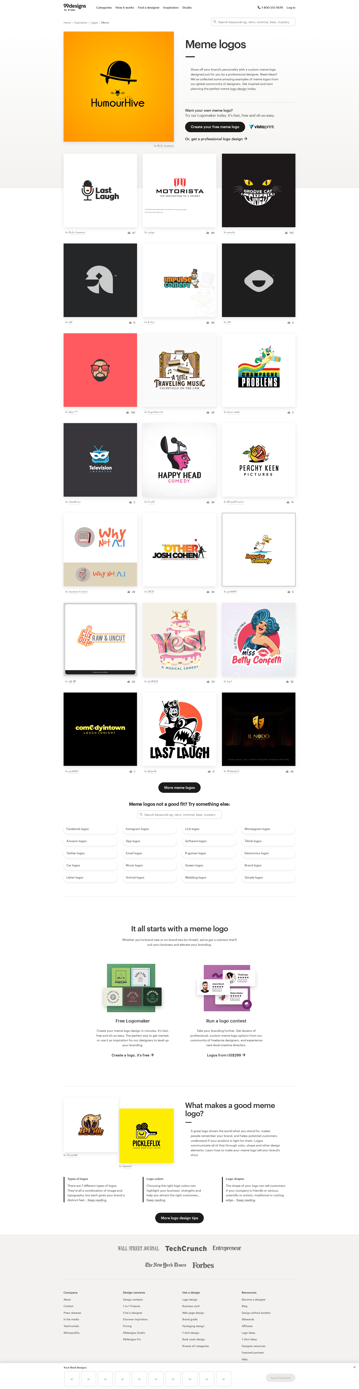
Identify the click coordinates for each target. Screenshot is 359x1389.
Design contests (133, 1299)
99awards (248, 1319)
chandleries (75, 501)
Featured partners (253, 1352)
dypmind (126, 1166)
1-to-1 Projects (131, 1306)
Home (68, 22)
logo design (238, 88)
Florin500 (72, 1155)
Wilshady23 (233, 771)
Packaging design (193, 1326)
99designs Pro (132, 1339)
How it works (125, 7)
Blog (244, 1306)
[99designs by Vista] (75, 7)
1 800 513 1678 (272, 7)
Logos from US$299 (224, 1055)
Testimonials (71, 1326)
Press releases (72, 1312)
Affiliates (247, 1326)
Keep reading (97, 1200)
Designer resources (254, 1346)
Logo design (189, 1299)
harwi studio (233, 412)
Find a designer (148, 7)
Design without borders (256, 1312)
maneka (231, 232)
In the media (71, 1319)
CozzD (151, 501)
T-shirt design (190, 1332)
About (67, 1299)
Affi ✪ (72, 681)
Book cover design (193, 1339)
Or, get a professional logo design (214, 139)
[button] (354, 1367)
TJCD (151, 591)
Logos (95, 22)
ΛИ (70, 322)
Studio (187, 7)
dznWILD (153, 681)
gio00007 (232, 591)
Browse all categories (195, 1346)
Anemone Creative (78, 591)
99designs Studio (134, 1332)
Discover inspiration (135, 1319)
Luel (229, 681)
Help (245, 1359)
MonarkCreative (235, 501)
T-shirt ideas (249, 1339)
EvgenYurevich (155, 412)
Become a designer (254, 1299)
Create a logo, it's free (130, 1055)
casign (151, 232)
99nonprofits (71, 1332)
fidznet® (152, 771)
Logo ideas (248, 1332)
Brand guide (189, 1319)
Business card (191, 1306)
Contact (68, 1306)
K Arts (151, 322)
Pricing (127, 1326)
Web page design (193, 1312)
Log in (291, 7)
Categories (104, 7)
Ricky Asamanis (165, 145)
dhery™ (73, 412)
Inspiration (171, 7)
